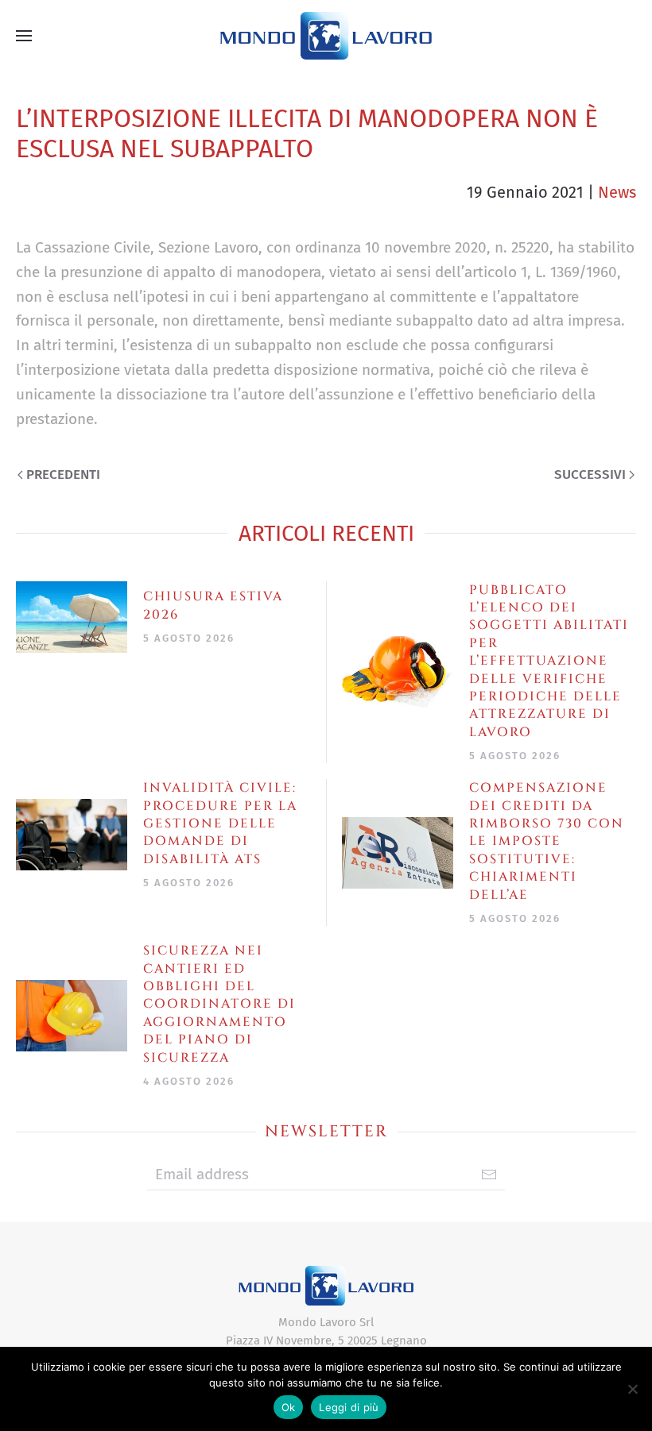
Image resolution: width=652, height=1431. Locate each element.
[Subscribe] (489, 1174)
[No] (632, 1389)
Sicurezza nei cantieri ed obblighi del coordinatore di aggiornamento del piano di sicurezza (219, 1004)
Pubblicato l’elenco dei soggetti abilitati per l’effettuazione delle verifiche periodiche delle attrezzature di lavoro (549, 661)
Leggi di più (348, 1407)
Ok (288, 1407)
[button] (24, 35)
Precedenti (63, 474)
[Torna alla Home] (326, 35)
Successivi (590, 474)
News (617, 192)
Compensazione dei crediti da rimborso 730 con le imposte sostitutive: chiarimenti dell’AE (546, 841)
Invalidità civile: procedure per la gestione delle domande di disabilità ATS (220, 823)
